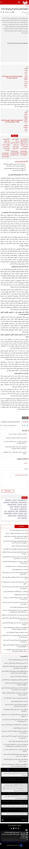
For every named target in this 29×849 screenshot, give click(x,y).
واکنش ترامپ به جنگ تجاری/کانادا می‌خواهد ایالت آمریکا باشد (14, 578)
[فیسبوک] (23, 425)
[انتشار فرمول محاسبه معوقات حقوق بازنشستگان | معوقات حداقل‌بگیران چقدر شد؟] (25, 121)
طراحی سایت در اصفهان (12, 516)
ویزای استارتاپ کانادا (14, 502)
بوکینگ (17, 511)
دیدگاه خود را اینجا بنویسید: (21, 475)
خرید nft (11, 507)
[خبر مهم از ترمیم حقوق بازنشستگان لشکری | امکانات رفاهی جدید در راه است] (24, 836)
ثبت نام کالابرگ (17, 507)
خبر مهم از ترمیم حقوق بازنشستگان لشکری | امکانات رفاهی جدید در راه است (10, 833)
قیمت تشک (14, 500)
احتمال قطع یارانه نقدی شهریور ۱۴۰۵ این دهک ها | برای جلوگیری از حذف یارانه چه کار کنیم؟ (15, 542)
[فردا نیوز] (25, 3)
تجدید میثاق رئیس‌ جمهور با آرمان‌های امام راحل (16, 632)
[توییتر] (25, 425)
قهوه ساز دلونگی (24, 518)
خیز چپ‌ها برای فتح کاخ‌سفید (20, 595)
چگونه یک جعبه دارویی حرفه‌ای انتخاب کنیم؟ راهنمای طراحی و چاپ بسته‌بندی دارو (15, 537)
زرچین (12, 509)
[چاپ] (2, 12)
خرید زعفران (16, 509)
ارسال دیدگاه (8, 491)
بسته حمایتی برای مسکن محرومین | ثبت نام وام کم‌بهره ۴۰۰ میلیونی (14, 583)
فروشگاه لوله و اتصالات (8, 513)
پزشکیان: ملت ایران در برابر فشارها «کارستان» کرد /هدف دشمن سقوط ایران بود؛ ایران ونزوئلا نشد (15, 611)
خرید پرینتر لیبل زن (11, 511)
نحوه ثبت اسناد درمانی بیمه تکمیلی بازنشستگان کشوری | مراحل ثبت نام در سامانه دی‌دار (13, 165)
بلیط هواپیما (15, 513)
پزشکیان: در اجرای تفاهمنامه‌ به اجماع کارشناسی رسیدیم (15, 591)
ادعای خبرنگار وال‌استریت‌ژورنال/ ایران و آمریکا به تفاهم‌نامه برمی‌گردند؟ (14, 553)
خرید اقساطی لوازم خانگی (22, 500)
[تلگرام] (27, 425)
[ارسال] (4, 12)
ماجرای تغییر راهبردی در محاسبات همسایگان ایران (16, 566)
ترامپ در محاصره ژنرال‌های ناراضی (19, 569)
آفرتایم (25, 513)
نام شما (25, 463)
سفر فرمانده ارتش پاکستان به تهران (19, 546)
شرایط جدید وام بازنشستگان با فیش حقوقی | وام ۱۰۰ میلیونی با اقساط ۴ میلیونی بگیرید (24, 153)
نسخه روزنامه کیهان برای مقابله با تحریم (18, 607)
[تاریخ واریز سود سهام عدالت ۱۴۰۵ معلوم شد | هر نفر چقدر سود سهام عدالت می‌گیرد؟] (5, 144)
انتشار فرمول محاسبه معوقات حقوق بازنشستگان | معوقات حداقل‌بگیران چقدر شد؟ (12, 121)
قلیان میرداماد (19, 504)
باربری (5, 511)
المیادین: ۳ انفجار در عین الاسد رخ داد (17, 434)
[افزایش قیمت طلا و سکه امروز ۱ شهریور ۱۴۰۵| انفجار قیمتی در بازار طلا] (25, 77)
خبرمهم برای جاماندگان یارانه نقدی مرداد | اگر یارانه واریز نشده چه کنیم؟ (15, 641)
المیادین (24, 418)
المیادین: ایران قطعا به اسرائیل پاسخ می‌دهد (16, 438)
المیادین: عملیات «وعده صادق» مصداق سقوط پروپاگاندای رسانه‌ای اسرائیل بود (15, 447)
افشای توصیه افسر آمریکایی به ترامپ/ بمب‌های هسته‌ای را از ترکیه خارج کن (14, 573)
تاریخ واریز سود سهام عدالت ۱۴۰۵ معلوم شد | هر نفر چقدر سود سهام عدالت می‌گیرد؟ (5, 155)
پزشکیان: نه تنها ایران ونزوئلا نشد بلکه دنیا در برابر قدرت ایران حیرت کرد (15, 598)
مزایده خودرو (21, 513)
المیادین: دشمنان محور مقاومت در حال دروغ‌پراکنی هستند (14, 453)
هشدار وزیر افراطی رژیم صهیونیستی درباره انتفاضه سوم (15, 549)
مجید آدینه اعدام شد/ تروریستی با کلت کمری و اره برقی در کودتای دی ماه (14, 603)
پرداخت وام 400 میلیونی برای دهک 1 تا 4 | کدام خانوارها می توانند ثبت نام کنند (14, 636)
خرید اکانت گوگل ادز (23, 509)
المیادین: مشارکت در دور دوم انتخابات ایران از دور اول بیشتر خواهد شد (15, 442)
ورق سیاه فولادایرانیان (23, 511)
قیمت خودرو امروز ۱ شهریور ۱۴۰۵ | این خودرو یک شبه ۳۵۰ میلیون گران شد (14, 587)
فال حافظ (25, 504)
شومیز (19, 518)
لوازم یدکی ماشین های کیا (22, 516)
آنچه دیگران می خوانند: (20, 162)
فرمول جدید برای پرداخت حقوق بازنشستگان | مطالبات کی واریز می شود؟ (14, 169)
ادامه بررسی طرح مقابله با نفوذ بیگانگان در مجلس (16, 533)
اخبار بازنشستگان (8, 500)
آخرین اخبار (21, 526)
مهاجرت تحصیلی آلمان (23, 502)
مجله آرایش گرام (24, 507)
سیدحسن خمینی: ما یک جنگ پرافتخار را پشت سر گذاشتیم (14, 615)
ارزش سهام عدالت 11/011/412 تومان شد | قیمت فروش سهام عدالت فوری (14, 153)
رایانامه (25, 469)
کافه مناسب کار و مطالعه (12, 504)
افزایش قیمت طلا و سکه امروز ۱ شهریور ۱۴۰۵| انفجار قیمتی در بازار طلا (12, 77)
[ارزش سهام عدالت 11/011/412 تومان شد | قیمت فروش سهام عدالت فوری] (14, 143)
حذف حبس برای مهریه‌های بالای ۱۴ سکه (18, 530)
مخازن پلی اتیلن (6, 502)
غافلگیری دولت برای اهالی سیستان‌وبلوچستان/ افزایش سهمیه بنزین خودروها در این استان (15, 628)
